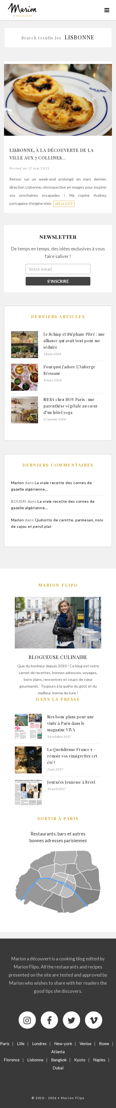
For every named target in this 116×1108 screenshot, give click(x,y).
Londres (39, 1043)
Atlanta (58, 1051)
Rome (104, 1043)
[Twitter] (71, 1020)
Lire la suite (64, 203)
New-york (63, 1043)
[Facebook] (49, 1020)
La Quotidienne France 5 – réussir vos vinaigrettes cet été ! (72, 756)
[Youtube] (93, 1020)
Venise (85, 1043)
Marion (17, 482)
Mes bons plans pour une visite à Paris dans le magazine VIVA (70, 723)
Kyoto (80, 1059)
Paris (4, 1043)
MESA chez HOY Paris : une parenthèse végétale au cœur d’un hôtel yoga (70, 406)
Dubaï (58, 1067)
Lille (21, 1043)
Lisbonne (35, 1059)
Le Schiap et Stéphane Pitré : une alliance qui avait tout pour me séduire (74, 341)
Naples (99, 1059)
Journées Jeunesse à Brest (71, 782)
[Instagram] (27, 1020)
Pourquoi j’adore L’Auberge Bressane (69, 370)
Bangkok (59, 1059)
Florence (12, 1059)
